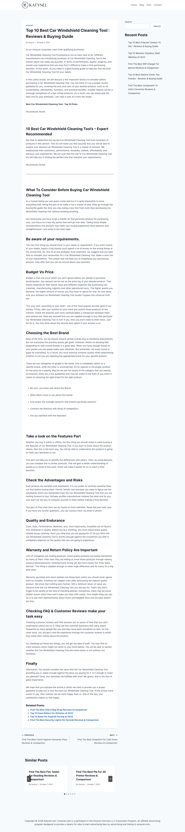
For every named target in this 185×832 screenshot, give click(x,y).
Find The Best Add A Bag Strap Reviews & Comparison (58, 710)
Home (134, 5)
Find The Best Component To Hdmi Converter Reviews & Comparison (143, 89)
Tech (148, 5)
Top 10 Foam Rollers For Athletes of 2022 (51, 713)
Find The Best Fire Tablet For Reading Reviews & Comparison (44, 775)
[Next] (110, 779)
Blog (141, 5)
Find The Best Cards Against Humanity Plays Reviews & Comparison (44, 739)
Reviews (29, 25)
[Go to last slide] (29, 779)
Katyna (31, 42)
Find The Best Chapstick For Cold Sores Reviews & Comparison (97, 739)
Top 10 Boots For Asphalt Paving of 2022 (51, 716)
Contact (158, 5)
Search (128, 22)
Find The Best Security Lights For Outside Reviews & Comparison (64, 720)
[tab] (64, 794)
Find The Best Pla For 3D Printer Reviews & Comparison (91, 775)
